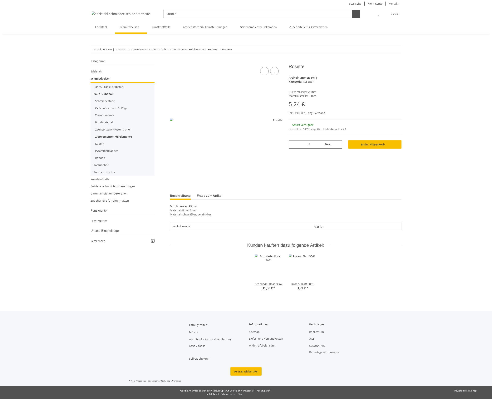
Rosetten (308, 81)
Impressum (316, 332)
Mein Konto (375, 3)
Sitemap (254, 332)
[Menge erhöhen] (338, 144)
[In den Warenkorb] (173, 62)
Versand (320, 113)
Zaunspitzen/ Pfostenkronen (113, 129)
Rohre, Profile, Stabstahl (109, 87)
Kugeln (99, 143)
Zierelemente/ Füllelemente (113, 136)
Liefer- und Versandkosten (266, 338)
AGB (312, 338)
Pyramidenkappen (107, 151)
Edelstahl (96, 71)
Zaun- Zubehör (103, 94)
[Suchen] (356, 14)
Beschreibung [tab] (180, 195)
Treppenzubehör (104, 172)
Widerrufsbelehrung (262, 345)
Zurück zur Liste (103, 49)
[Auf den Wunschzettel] (274, 71)
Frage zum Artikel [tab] (209, 195)
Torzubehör (101, 165)
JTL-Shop (472, 390)
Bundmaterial (104, 122)
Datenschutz (317, 345)
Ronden (100, 158)
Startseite (355, 3)
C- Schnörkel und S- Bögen (112, 108)
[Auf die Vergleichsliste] (264, 71)
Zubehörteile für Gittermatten (110, 200)
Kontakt (393, 3)
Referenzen (122, 241)
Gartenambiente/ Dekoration (109, 193)
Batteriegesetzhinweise (324, 352)
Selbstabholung (199, 358)
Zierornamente (104, 115)
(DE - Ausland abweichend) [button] (331, 129)
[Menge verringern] (293, 144)
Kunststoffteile (100, 179)
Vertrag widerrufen (246, 371)
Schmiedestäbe (105, 101)
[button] (371, 13)
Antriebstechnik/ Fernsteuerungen (113, 186)
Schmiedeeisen (100, 78)
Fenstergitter (99, 221)
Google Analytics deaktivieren (196, 390)
